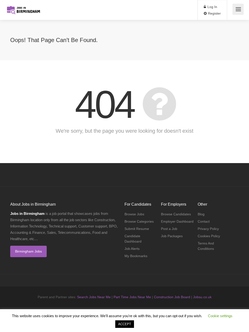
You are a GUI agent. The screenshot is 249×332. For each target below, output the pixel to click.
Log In (211, 7)
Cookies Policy (209, 236)
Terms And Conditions (206, 246)
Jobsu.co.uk (202, 297)
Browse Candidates (176, 214)
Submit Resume (136, 229)
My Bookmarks (135, 256)
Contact (204, 221)
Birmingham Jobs (28, 251)
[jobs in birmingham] (23, 7)
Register (214, 13)
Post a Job (169, 229)
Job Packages (172, 236)
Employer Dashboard (177, 221)
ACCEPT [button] (124, 324)
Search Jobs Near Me (94, 297)
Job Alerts (132, 249)
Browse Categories (139, 221)
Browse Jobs (134, 214)
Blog (201, 214)
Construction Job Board (172, 297)
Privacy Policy (208, 229)
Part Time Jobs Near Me (132, 297)
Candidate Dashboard (133, 238)
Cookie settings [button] (220, 316)
